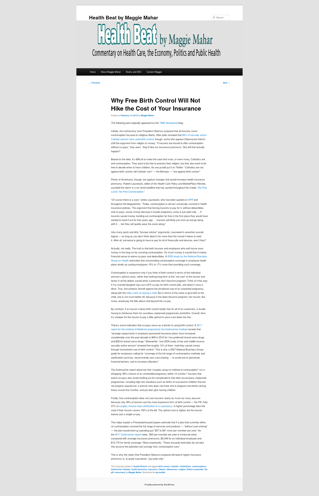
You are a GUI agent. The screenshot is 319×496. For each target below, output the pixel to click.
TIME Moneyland (168, 122)
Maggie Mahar (147, 115)
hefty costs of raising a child (141, 292)
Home (93, 71)
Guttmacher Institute (120, 469)
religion (182, 469)
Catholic (175, 466)
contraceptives (199, 466)
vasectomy (120, 472)
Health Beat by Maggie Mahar (123, 17)
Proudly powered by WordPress (159, 484)
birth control (164, 466)
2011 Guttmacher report (128, 434)
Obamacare (172, 469)
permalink (160, 472)
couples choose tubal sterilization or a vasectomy (145, 406)
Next (226, 82)
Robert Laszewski (195, 469)
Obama (162, 469)
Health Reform (140, 466)
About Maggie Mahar (111, 71)
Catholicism (185, 466)
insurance (153, 469)
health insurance (139, 469)
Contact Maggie (154, 71)
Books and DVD (133, 71)
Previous (94, 82)
